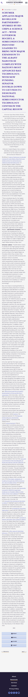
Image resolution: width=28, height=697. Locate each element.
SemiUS (15, 414)
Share (15, 641)
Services (14, 682)
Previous (6, 651)
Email (15, 637)
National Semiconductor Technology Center (12, 417)
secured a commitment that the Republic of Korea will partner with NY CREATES (14, 460)
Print (15, 633)
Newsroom (14, 679)
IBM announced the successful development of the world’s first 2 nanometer (12, 393)
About (14, 676)
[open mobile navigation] (26, 2)
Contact (14, 686)
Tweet (14, 645)
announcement (10, 423)
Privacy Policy (14, 689)
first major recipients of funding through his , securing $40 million (13, 480)
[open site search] (1, 2)
